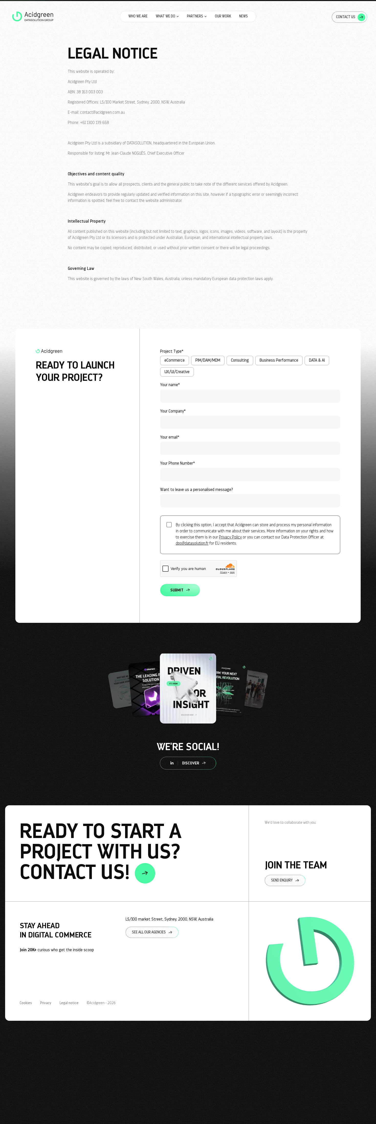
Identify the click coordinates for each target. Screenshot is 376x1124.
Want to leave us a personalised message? (196, 489)
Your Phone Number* (177, 463)
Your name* (170, 384)
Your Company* (173, 411)
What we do (165, 16)
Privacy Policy (230, 537)
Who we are (138, 16)
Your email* (169, 437)
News (243, 16)
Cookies (26, 1003)
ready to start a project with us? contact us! (100, 852)
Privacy (45, 1003)
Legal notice (69, 1003)
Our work (223, 16)
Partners (195, 16)
